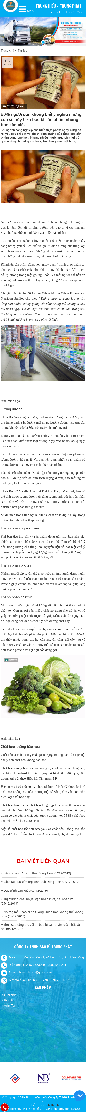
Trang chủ (7, 50)
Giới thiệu (11, 995)
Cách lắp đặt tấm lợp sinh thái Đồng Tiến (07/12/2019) (41, 882)
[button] (32, 42)
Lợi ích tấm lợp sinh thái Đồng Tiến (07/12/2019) (37, 873)
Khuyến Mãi (74, 12)
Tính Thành (51, 1105)
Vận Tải (10, 1005)
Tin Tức (22, 50)
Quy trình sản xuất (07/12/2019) (26, 890)
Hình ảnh (55, 12)
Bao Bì (9, 1000)
